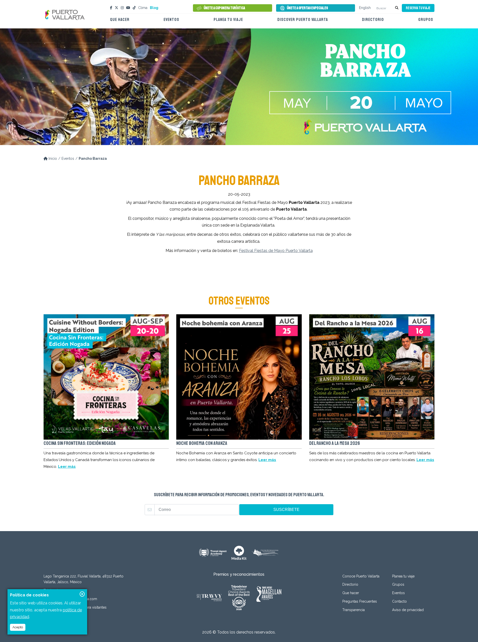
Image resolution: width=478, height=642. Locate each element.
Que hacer (119, 19)
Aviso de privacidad (408, 610)
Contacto (399, 601)
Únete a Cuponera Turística (224, 8)
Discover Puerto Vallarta (302, 19)
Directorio (373, 19)
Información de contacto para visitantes (75, 607)
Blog (154, 8)
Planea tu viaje (228, 19)
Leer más (67, 466)
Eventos (171, 19)
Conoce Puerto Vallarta (360, 576)
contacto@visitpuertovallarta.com (70, 599)
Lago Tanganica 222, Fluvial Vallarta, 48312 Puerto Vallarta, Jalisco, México (83, 579)
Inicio (52, 158)
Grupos (425, 19)
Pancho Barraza (93, 158)
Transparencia (353, 610)
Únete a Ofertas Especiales (307, 8)
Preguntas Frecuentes (359, 601)
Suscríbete (286, 509)
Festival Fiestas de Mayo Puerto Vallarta (276, 250)
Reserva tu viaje (418, 8)
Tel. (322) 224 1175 (58, 590)
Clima (142, 8)
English (365, 8)
